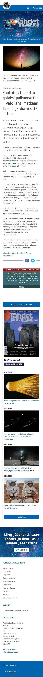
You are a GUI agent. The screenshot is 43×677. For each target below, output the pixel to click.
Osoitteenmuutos (9, 578)
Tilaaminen (7, 571)
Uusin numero (8, 568)
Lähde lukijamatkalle (10, 597)
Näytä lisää (21, 517)
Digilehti (6, 605)
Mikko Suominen (16, 88)
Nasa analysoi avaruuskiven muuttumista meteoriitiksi (21, 401)
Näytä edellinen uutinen (21, 304)
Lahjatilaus (7, 574)
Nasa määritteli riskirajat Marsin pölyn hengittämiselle (20, 506)
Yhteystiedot (9, 617)
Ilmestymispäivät (9, 581)
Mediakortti (7, 584)
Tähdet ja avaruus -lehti (14, 563)
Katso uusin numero (14, 364)
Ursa (16, 665)
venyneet (12, 163)
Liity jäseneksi (21, 550)
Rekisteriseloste (11, 671)
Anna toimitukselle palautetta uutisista (10, 650)
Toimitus (6, 591)
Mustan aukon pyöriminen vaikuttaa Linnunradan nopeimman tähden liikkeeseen (19, 436)
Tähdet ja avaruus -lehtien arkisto (15, 610)
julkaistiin (13, 226)
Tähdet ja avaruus (12, 359)
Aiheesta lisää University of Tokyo (17, 253)
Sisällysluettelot (9, 588)
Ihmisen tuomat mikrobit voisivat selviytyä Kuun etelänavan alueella (19, 469)
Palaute (5, 594)
